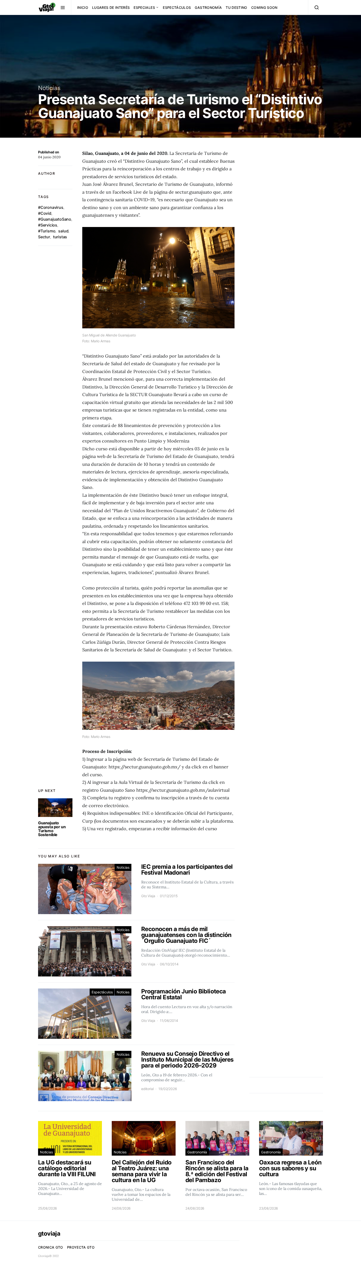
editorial (147, 1089)
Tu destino (236, 7)
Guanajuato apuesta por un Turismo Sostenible (52, 828)
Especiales (144, 7)
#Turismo (46, 230)
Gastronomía (208, 7)
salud (63, 230)
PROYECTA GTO (81, 1247)
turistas (60, 236)
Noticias (49, 88)
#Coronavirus (50, 207)
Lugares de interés (111, 7)
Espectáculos (177, 7)
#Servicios (47, 225)
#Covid (44, 213)
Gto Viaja (148, 896)
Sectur (44, 236)
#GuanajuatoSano (54, 219)
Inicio (82, 7)
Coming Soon (264, 7)
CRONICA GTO (50, 1247)
